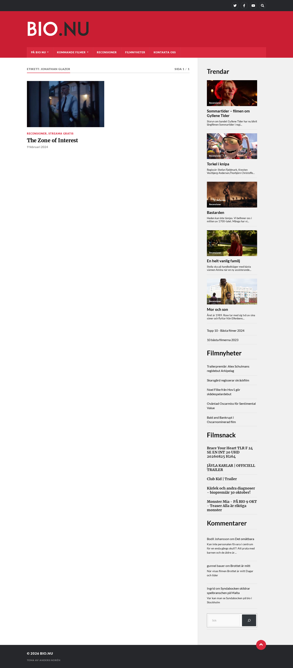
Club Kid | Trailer (222, 479)
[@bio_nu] (235, 5)
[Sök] (249, 620)
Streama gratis (61, 133)
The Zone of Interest (52, 140)
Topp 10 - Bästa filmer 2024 (225, 330)
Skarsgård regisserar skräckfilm (228, 380)
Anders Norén (49, 660)
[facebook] (244, 5)
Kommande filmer (71, 52)
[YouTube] (253, 5)
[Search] (262, 5)
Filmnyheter (135, 52)
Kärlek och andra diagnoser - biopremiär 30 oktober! (231, 490)
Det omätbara (244, 539)
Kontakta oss (165, 52)
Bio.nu (46, 653)
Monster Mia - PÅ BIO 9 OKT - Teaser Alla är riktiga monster (232, 506)
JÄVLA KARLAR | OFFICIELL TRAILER (231, 468)
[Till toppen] (261, 645)
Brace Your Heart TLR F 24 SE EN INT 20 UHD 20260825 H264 (230, 452)
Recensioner (107, 52)
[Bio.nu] (146, 30)
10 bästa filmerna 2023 (222, 340)
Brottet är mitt (240, 566)
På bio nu (38, 52)
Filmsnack (221, 435)
